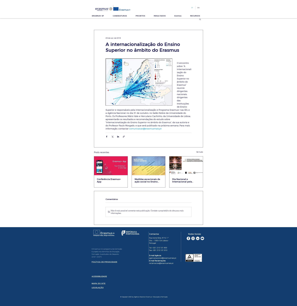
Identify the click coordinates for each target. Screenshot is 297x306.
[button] (101, 16)
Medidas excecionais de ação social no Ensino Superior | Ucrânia (147, 180)
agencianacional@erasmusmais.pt (162, 258)
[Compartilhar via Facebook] (107, 136)
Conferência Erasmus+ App (109, 180)
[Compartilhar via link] (124, 136)
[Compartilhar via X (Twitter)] (112, 136)
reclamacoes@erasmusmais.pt (161, 263)
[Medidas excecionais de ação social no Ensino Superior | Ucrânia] (148, 165)
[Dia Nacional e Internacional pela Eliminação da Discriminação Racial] (186, 165)
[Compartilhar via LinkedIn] (118, 136)
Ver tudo (199, 152)
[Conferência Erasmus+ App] (111, 165)
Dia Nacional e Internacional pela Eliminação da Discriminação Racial (183, 180)
